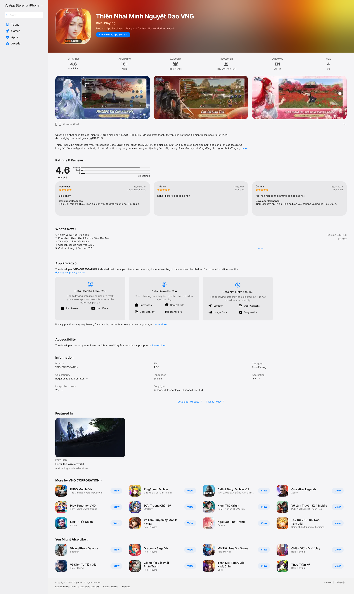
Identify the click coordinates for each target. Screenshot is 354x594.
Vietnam (328, 582)
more (245, 148)
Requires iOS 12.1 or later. (70, 378)
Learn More (160, 324)
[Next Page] (350, 97)
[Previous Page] (51, 97)
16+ (254, 378)
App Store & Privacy (89, 587)
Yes (57, 389)
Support (126, 587)
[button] (24, 24)
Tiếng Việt (340, 582)
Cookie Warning (110, 587)
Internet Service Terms (66, 587)
